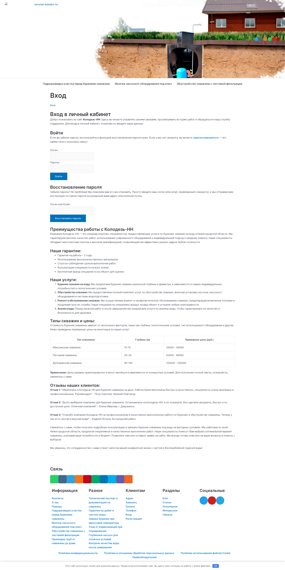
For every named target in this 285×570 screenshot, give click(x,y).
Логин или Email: (60, 204)
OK (215, 566)
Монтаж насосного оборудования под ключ (143, 83)
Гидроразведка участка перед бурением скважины (76, 83)
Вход (52, 105)
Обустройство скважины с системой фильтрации (209, 83)
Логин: (54, 150)
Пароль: (55, 162)
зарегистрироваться (206, 137)
